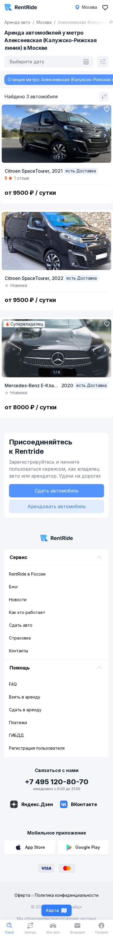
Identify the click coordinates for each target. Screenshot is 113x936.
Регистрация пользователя (37, 748)
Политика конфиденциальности (67, 895)
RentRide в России (27, 573)
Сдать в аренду (25, 709)
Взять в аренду (24, 696)
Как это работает (27, 612)
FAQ (13, 684)
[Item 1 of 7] (56, 134)
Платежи (18, 722)
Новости (17, 599)
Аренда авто (17, 22)
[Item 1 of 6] (56, 241)
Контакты (18, 650)
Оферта (22, 895)
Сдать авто (20, 625)
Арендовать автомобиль (57, 506)
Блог (13, 586)
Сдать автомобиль (57, 491)
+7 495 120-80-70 (56, 782)
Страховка (20, 637)
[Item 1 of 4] (56, 348)
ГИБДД (16, 735)
